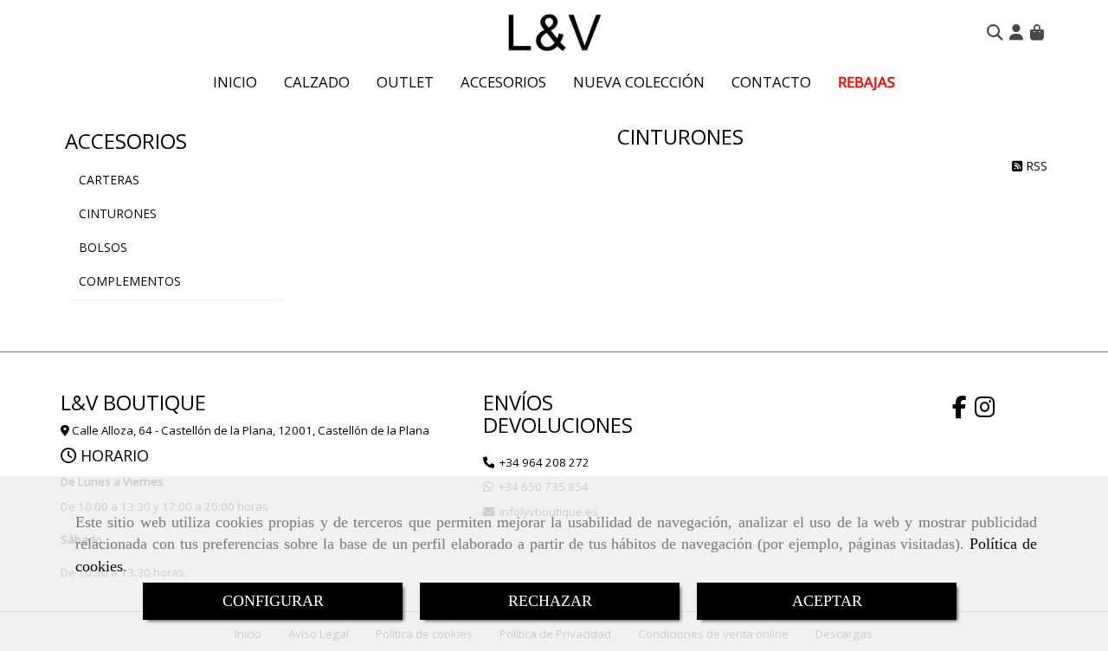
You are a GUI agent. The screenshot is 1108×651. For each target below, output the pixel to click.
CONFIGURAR (273, 600)
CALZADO (317, 82)
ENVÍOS (518, 402)
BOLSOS (103, 247)
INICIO (235, 82)
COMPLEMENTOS (130, 281)
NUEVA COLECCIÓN (639, 82)
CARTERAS (109, 179)
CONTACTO (771, 82)
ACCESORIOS (503, 82)
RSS (1034, 166)
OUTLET (405, 82)
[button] (1016, 32)
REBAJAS (866, 82)
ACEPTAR (827, 600)
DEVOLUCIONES (558, 424)
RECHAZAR (550, 600)
